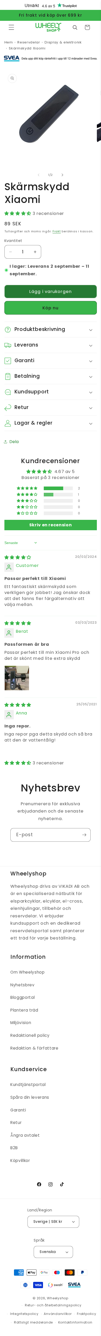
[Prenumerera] (84, 835)
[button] (11, 27)
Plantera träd (24, 1010)
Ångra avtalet (25, 1135)
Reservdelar (28, 42)
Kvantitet (13, 240)
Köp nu (50, 308)
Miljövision (20, 1022)
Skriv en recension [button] (50, 525)
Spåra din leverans (29, 1097)
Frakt (57, 231)
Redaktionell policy (30, 1035)
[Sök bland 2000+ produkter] (75, 27)
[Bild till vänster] (38, 175)
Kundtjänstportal (28, 1084)
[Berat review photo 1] (16, 678)
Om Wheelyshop (27, 972)
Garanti (18, 1110)
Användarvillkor (58, 1314)
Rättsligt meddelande (33, 1322)
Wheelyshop (57, 1298)
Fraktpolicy (86, 1314)
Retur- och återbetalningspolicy (53, 1305)
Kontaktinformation (75, 1322)
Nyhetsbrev (22, 985)
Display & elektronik (63, 42)
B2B (14, 1147)
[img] (17, 557)
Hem (8, 42)
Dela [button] (14, 441)
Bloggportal (22, 997)
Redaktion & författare (34, 1048)
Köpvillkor (20, 1160)
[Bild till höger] (62, 175)
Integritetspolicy (24, 1314)
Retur (15, 1122)
